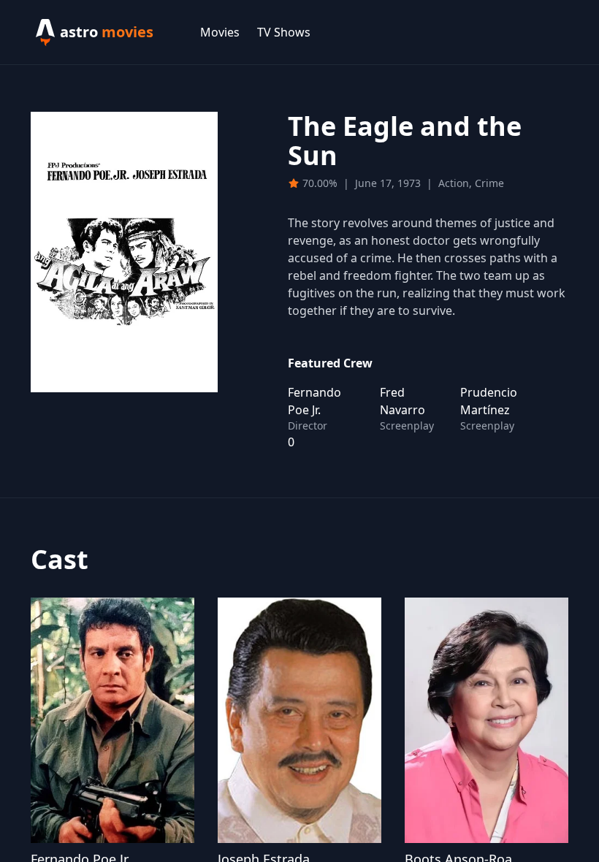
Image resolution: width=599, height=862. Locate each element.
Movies (220, 32)
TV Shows (283, 32)
